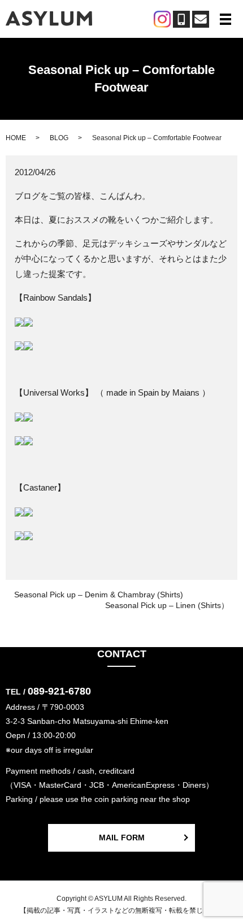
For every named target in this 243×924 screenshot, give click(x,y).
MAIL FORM (122, 837)
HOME (16, 138)
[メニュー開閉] (225, 19)
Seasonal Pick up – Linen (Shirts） (167, 605)
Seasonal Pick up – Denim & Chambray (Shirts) (98, 594)
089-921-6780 (59, 691)
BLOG (59, 138)
